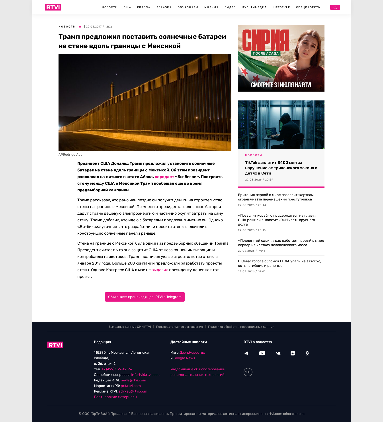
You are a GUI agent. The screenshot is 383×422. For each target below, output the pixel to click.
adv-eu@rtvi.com (133, 391)
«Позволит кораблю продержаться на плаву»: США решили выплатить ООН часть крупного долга (277, 219)
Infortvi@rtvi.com (145, 375)
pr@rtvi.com (131, 386)
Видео (230, 7)
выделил (160, 269)
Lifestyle (281, 7)
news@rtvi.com (133, 380)
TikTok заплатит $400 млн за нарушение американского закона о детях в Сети (281, 168)
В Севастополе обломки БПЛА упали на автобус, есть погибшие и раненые (279, 263)
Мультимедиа (254, 7)
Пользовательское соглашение (179, 327)
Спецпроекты (308, 7)
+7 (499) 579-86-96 (117, 369)
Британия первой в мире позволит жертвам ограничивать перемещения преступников (276, 197)
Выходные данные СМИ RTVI (130, 327)
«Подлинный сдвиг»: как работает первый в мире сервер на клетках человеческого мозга (281, 242)
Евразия (164, 7)
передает (164, 176)
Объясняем (188, 7)
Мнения (211, 7)
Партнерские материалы (115, 397)
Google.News (184, 358)
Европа (143, 7)
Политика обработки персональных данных (241, 327)
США (127, 7)
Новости (110, 7)
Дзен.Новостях (192, 352)
